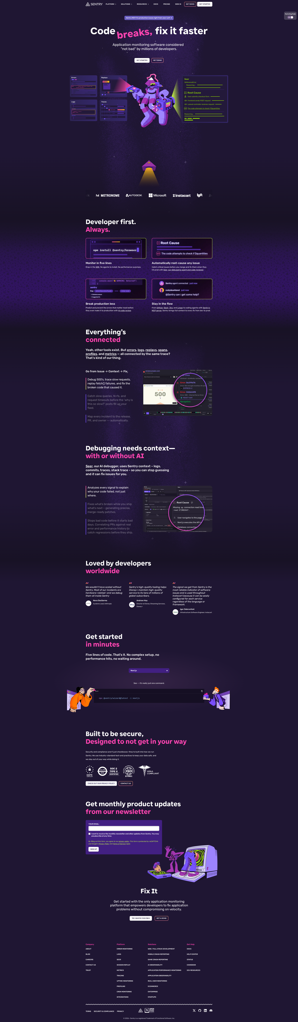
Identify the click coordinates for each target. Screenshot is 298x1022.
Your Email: (93, 824)
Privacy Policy (104, 844)
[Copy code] (202, 691)
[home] (140, 1010)
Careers (89, 960)
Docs (189, 949)
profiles (91, 354)
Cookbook (191, 965)
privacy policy (124, 841)
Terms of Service (119, 844)
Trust (88, 970)
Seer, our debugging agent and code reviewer (183, 270)
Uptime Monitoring (125, 981)
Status (190, 960)
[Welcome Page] (94, 4)
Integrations (122, 997)
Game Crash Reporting (158, 960)
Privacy (120, 1011)
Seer (89, 466)
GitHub (160, 308)
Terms (88, 1011)
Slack (166, 308)
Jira (171, 308)
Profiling (121, 986)
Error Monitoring (124, 949)
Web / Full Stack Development (161, 949)
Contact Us (91, 965)
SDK (97, 267)
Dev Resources (193, 970)
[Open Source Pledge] (149, 1010)
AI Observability (155, 965)
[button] (290, 16)
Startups (152, 997)
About (88, 949)
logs (141, 350)
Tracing (120, 976)
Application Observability (159, 976)
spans (162, 350)
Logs (119, 954)
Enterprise (153, 992)
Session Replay (123, 965)
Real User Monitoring (157, 981)
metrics (111, 354)
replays (151, 350)
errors (131, 350)
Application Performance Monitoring (164, 970)
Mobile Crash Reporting (158, 954)
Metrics (120, 970)
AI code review (124, 310)
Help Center (192, 954)
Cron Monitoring (124, 992)
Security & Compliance (104, 1011)
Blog (88, 954)
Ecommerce (153, 986)
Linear (180, 308)
